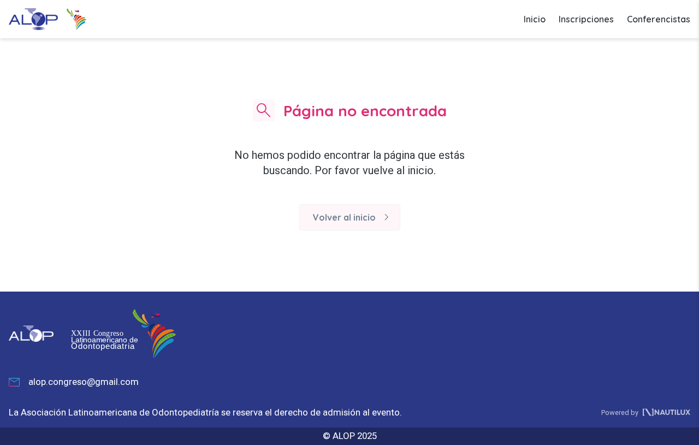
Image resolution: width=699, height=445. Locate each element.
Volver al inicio (353, 217)
